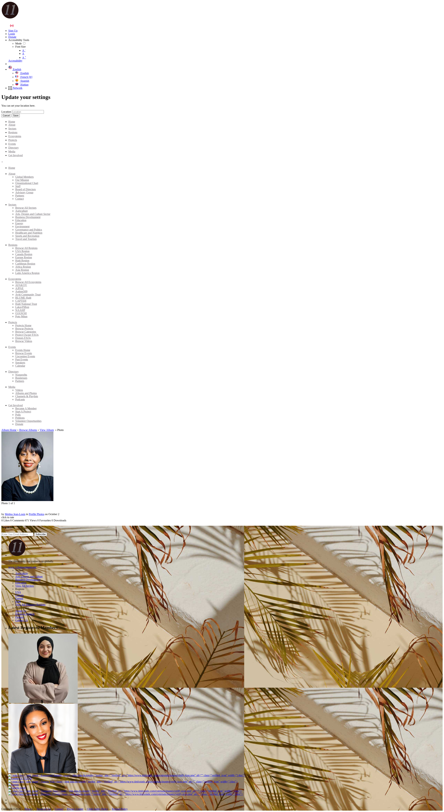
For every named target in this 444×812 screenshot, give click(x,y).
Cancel (6, 115)
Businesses (21, 377)
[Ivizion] (13, 784)
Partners (19, 195)
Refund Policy (120, 808)
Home (11, 121)
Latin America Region (27, 273)
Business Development (27, 217)
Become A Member (26, 408)
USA (18, 592)
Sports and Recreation (27, 235)
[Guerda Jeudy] (17, 787)
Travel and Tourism (26, 239)
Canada (19, 595)
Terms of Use (43, 808)
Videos (19, 390)
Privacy (28, 808)
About (11, 124)
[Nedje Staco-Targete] (43, 772)
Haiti (18, 601)
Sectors (12, 128)
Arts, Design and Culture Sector (32, 214)
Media (11, 151)
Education (20, 220)
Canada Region (23, 254)
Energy (19, 223)
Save (15, 115)
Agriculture (21, 210)
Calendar (20, 365)
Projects (12, 140)
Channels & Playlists (26, 396)
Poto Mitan (21, 316)
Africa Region (23, 266)
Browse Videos (23, 341)
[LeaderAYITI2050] (20, 778)
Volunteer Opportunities (28, 420)
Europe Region (23, 257)
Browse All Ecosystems (28, 282)
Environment (22, 226)
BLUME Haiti (23, 297)
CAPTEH (20, 300)
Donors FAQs (23, 337)
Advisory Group (24, 192)
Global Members (24, 176)
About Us (20, 610)
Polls (18, 414)
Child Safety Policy (97, 808)
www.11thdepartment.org (22, 567)
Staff (17, 186)
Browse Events (23, 353)
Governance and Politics (28, 229)
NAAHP (20, 310)
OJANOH (21, 313)
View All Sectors (24, 585)
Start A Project (23, 411)
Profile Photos (36, 514)
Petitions (20, 417)
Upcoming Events (25, 356)
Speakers (20, 362)
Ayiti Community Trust (28, 294)
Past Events (21, 359)
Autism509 (21, 291)
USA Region (22, 251)
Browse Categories (25, 331)
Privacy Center (75, 808)
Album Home (8, 429)
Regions (12, 132)
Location (6, 111)
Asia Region (22, 269)
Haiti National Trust (26, 303)
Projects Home (23, 325)
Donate (19, 424)
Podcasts (20, 399)
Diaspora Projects (25, 614)
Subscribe (41, 534)
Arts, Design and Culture (29, 576)
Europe (19, 598)
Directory (13, 147)
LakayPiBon (22, 307)
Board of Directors (25, 189)
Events (12, 143)
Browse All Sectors (25, 207)
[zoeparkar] (43, 702)
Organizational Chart (26, 183)
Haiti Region (22, 260)
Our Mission (22, 179)
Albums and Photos (26, 393)
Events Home (22, 350)
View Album (47, 429)
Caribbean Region (25, 263)
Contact (19, 198)
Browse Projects (24, 328)
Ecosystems (14, 136)
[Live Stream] (11, 25)
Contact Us (21, 620)
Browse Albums (28, 429)
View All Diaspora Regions (30, 604)
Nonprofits (21, 374)
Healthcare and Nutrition (28, 232)
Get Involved (15, 155)
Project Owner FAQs (27, 334)
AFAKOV (21, 285)
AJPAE (19, 288)
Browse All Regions (26, 248)
